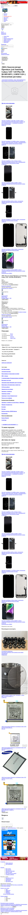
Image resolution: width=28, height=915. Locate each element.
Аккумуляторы (11, 81)
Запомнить (4, 48)
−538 (10, 298)
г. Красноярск (5, 79)
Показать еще (5, 812)
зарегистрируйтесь (12, 827)
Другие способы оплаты (8, 894)
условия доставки (22, 311)
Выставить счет (9, 881)
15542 (5, 297)
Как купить (8, 868)
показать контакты (14, 284)
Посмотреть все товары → (7, 288)
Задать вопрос (5, 299)
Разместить (3, 32)
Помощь (2, 867)
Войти (2, 50)
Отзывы (3, 298)
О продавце (4, 317)
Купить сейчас (5, 282)
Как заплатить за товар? (11, 873)
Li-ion (11, 335)
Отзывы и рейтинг (10, 874)
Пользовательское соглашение (7, 903)
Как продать (8, 869)
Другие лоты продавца (8, 103)
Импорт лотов (9, 872)
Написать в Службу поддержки (7, 908)
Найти (3, 26)
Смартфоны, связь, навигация (14, 79)
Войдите (3, 827)
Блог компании (9, 864)
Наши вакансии (9, 863)
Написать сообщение (6, 286)
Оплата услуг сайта (5, 888)
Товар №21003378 (19, 81)
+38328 (6, 298)
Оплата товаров (4, 896)
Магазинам (8, 880)
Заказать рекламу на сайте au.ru (8, 856)
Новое (11, 333)
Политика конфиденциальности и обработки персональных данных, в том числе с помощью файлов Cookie (14, 905)
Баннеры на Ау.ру (10, 877)
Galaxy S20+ (13, 338)
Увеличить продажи (10, 871)
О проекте (3, 861)
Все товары (9, 317)
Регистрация (4, 53)
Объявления (8, 879)
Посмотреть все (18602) (7, 273)
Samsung (12, 336)
